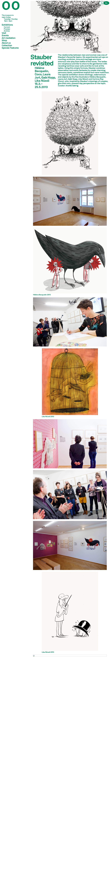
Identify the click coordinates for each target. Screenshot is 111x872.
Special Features (10, 47)
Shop (4, 40)
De (102, 3)
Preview (7, 29)
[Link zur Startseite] (15, 7)
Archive (7, 31)
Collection (7, 45)
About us (6, 43)
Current (7, 27)
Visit (4, 33)
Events (5, 35)
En (106, 3)
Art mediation (8, 38)
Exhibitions (7, 24)
